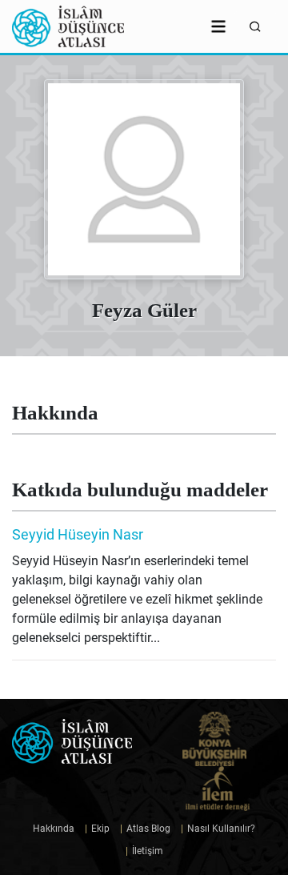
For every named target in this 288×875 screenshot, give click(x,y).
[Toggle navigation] (218, 26)
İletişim (144, 851)
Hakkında (53, 828)
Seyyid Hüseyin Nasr (77, 534)
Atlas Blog (145, 828)
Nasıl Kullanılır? (218, 828)
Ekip (97, 828)
